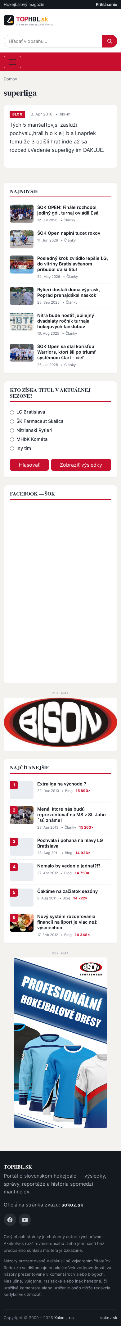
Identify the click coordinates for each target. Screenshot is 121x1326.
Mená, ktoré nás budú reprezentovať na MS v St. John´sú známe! (71, 814)
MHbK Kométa (31, 439)
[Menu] (12, 62)
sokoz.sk (72, 1205)
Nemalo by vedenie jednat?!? (69, 865)
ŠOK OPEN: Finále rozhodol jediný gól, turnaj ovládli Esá (67, 210)
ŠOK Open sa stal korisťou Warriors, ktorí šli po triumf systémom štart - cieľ (66, 352)
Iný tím (23, 448)
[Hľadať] (109, 41)
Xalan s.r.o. (64, 1317)
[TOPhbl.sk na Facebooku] (10, 1220)
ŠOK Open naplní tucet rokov (68, 233)
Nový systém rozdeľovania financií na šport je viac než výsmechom (67, 922)
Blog (17, 114)
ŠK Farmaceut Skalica (39, 421)
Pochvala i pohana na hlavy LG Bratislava (70, 843)
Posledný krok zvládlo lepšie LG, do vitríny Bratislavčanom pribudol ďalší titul (72, 264)
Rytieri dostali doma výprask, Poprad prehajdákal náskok (68, 292)
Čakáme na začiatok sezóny (67, 891)
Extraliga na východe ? (61, 783)
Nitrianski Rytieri (34, 430)
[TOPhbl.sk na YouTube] (25, 1220)
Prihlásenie (106, 4)
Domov (10, 78)
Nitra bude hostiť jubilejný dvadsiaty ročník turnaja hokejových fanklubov (65, 321)
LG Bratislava (30, 412)
